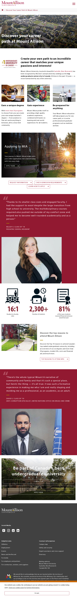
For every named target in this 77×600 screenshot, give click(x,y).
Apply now (10, 166)
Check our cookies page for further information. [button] (24, 588)
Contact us (38, 481)
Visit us (38, 487)
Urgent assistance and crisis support (51, 551)
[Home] (13, 4)
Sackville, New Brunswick (63, 71)
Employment (6, 548)
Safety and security (45, 548)
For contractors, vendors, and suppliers (15, 565)
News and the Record (9, 554)
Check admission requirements (49, 182)
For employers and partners (11, 561)
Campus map (43, 544)
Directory (42, 554)
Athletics (5, 544)
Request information (19, 182)
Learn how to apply (36, 186)
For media (5, 558)
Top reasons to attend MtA (52, 359)
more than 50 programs (14, 111)
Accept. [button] (37, 593)
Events (4, 551)
